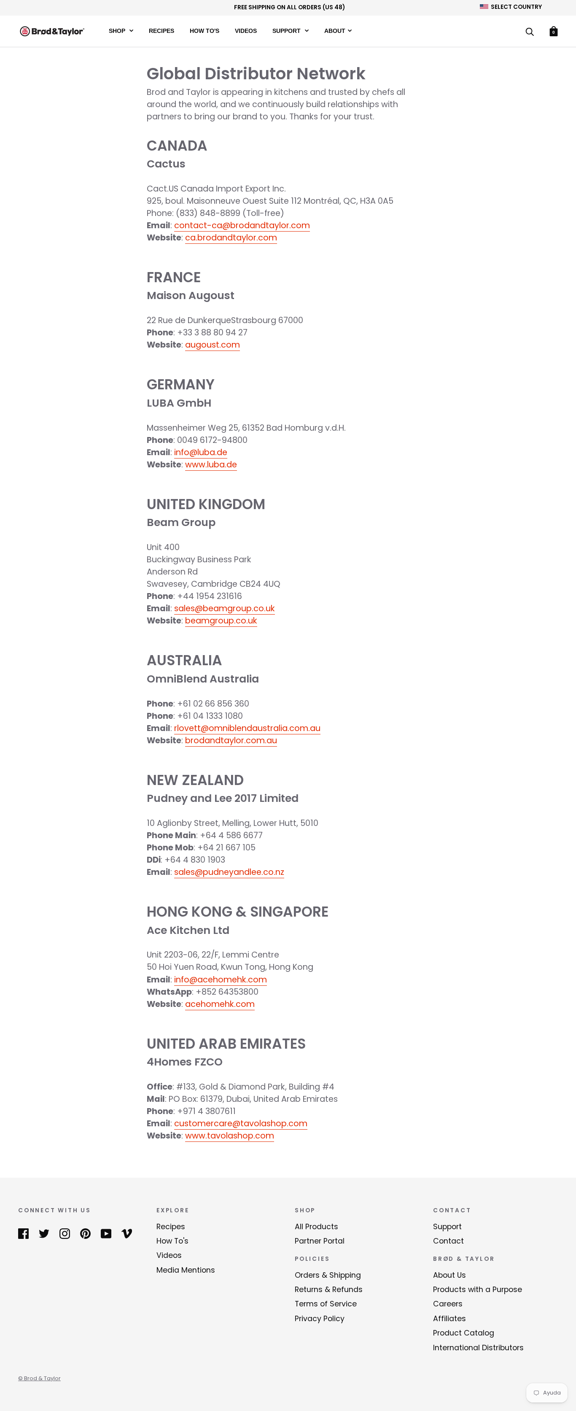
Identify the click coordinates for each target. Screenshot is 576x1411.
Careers (448, 1304)
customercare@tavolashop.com (240, 1123)
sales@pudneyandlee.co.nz (229, 872)
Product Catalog (463, 1333)
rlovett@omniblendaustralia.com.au (247, 728)
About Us (449, 1275)
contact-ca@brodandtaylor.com (242, 225)
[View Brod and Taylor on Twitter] (44, 1233)
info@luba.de (200, 452)
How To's (204, 30)
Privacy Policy (320, 1319)
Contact (448, 1241)
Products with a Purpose (477, 1289)
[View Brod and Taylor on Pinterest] (85, 1233)
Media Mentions (185, 1270)
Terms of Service (326, 1304)
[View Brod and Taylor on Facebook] (23, 1233)
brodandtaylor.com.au (231, 740)
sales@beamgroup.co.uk (224, 608)
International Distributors (478, 1348)
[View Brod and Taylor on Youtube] (106, 1233)
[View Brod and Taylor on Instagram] (64, 1233)
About (334, 30)
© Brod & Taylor (39, 1378)
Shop (118, 30)
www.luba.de (211, 464)
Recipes (161, 30)
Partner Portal (320, 1241)
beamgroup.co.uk (221, 620)
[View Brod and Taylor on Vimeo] (126, 1233)
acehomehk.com (220, 1004)
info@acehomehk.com (220, 979)
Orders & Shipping (328, 1275)
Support (287, 30)
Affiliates (449, 1319)
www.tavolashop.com (229, 1135)
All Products (316, 1227)
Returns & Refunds (329, 1289)
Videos (246, 30)
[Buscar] (529, 32)
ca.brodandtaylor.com (231, 237)
